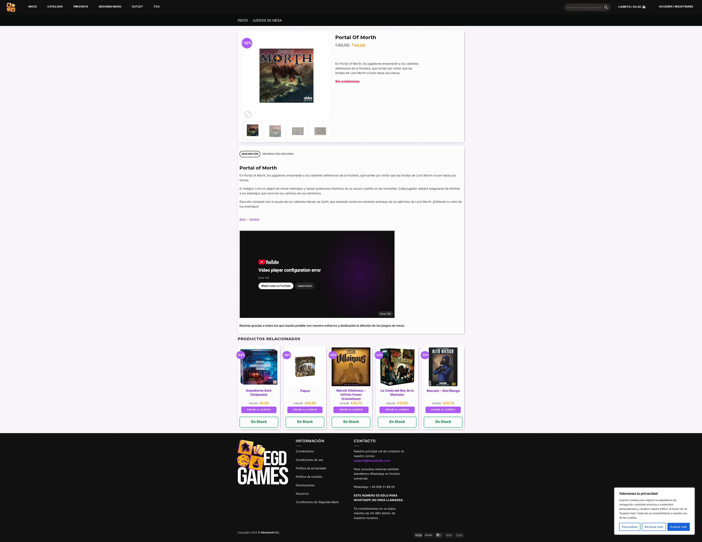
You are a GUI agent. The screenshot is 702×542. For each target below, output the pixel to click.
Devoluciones (305, 485)
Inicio (32, 6)
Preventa (80, 6)
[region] (654, 511)
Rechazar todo (654, 526)
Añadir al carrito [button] (259, 409)
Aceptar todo (678, 526)
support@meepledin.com (372, 460)
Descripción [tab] (250, 154)
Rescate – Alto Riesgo (443, 391)
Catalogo (55, 6)
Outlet (137, 6)
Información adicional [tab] (278, 154)
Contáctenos (305, 451)
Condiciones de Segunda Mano (317, 502)
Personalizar (630, 526)
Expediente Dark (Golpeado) (258, 392)
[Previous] (249, 75)
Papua (305, 391)
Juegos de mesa (267, 20)
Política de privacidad (311, 468)
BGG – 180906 (249, 219)
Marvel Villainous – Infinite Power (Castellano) (351, 394)
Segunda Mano (110, 6)
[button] (631, 7)
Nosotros (302, 493)
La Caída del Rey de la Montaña (397, 392)
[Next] (323, 75)
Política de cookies (309, 476)
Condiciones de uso (309, 460)
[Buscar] (606, 7)
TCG (157, 6)
